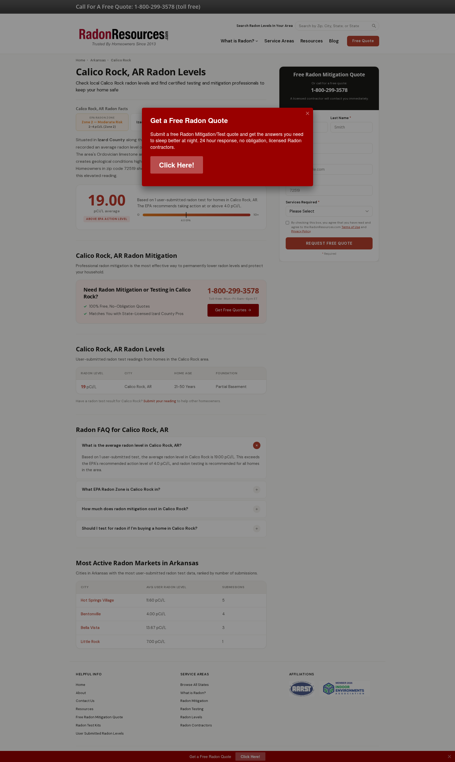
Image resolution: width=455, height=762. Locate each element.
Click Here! (176, 165)
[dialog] (227, 147)
